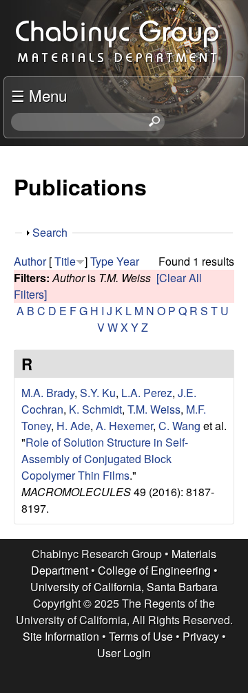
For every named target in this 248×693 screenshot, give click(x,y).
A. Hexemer (124, 426)
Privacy (201, 636)
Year (127, 261)
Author (30, 261)
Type (102, 261)
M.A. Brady (47, 393)
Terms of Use (141, 636)
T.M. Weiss (153, 409)
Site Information (61, 636)
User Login (124, 653)
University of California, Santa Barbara (124, 587)
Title (65, 261)
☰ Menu (39, 95)
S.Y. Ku (98, 393)
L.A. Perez (146, 393)
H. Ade (73, 426)
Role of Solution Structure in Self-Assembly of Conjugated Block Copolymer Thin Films (104, 458)
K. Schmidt (95, 409)
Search (50, 232)
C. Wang (179, 426)
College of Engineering (154, 570)
